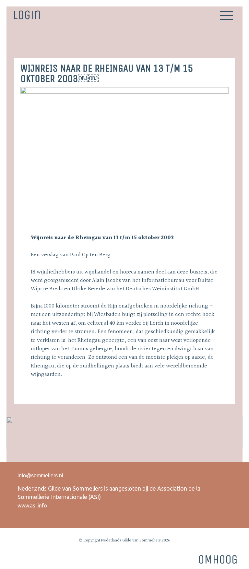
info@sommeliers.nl (40, 475)
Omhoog (218, 559)
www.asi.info (32, 505)
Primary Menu (226, 15)
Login (27, 14)
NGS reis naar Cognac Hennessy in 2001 (231, 43)
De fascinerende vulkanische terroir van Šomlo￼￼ (18, 43)
